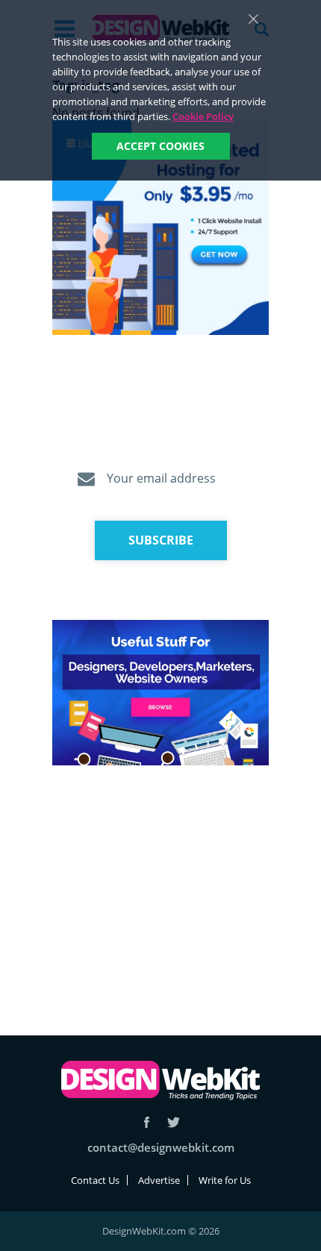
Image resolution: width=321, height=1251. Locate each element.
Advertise (159, 1180)
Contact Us (95, 1180)
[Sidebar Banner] (160, 227)
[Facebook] (146, 1122)
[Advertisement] (160, 882)
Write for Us (225, 1180)
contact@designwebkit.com (160, 1147)
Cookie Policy (203, 116)
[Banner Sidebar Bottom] (160, 693)
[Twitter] (173, 1122)
